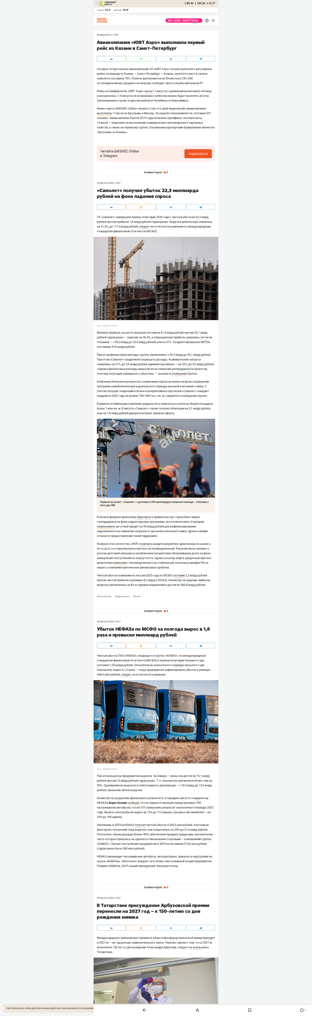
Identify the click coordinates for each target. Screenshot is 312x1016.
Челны (100, 10)
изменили (120, 562)
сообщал (133, 802)
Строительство (104, 596)
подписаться (198, 153)
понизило (145, 544)
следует (144, 226)
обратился (144, 517)
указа (196, 947)
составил (179, 575)
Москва (118, 10)
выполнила (104, 113)
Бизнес (137, 596)
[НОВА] (183, 20)
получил (140, 825)
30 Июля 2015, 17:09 (107, 35)
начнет (149, 91)
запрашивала (106, 526)
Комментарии (156, 172)
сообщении (179, 373)
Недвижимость (122, 596)
